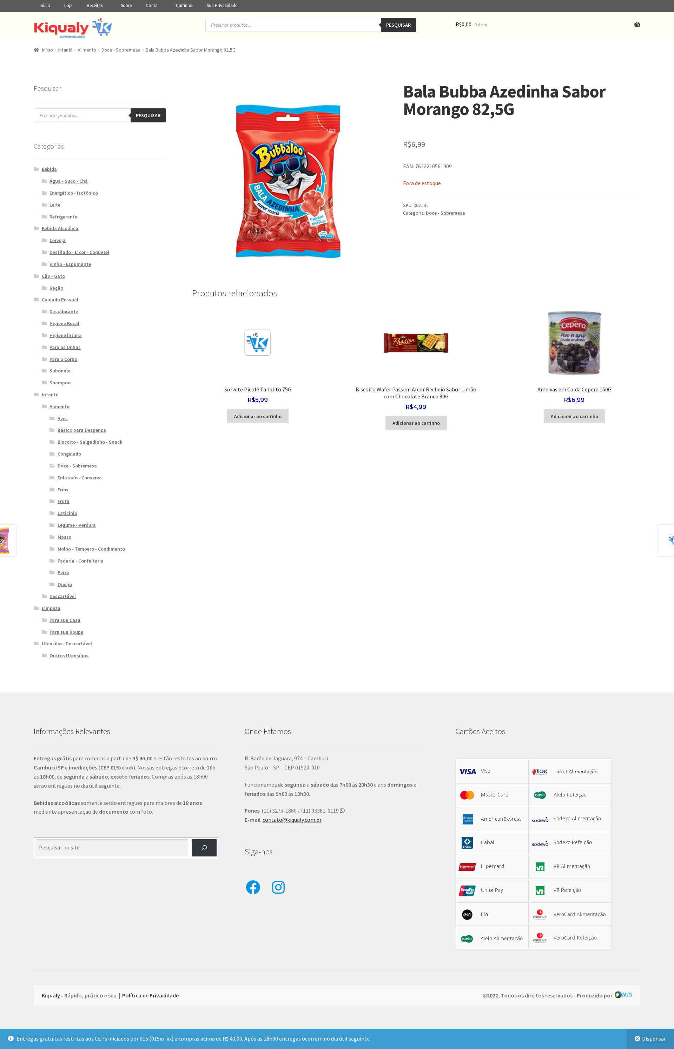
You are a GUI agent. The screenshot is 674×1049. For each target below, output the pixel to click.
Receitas (95, 5)
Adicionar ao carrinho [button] (258, 416)
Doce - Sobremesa (120, 50)
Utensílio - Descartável (67, 643)
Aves (63, 418)
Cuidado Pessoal (60, 299)
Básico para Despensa (82, 430)
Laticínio (67, 513)
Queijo (65, 584)
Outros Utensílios (68, 655)
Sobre (126, 5)
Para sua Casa (64, 620)
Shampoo (60, 382)
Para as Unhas (65, 347)
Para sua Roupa (66, 632)
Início (45, 5)
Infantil (65, 50)
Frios (63, 489)
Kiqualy (51, 995)
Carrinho (184, 5)
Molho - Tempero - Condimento (91, 549)
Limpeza (51, 608)
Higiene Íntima (65, 335)
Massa (65, 537)
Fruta (64, 501)
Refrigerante (63, 217)
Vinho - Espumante (70, 264)
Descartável (62, 596)
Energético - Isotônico (73, 193)
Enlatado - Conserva (80, 478)
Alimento (87, 50)
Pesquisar (398, 25)
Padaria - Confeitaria (81, 561)
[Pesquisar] (204, 847)
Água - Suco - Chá (68, 181)
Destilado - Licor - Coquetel (79, 252)
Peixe (63, 572)
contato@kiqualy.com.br (292, 819)
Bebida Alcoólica (60, 228)
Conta (152, 5)
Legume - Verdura (77, 525)
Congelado (69, 454)
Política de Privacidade (150, 995)
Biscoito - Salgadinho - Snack (90, 442)
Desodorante (63, 311)
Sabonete (60, 371)
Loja (68, 5)
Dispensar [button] (654, 1038)
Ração (56, 288)
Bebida (49, 169)
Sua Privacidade (222, 5)
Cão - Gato (53, 276)
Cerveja (57, 240)
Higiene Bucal (64, 323)
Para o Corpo (63, 359)
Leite (54, 205)
